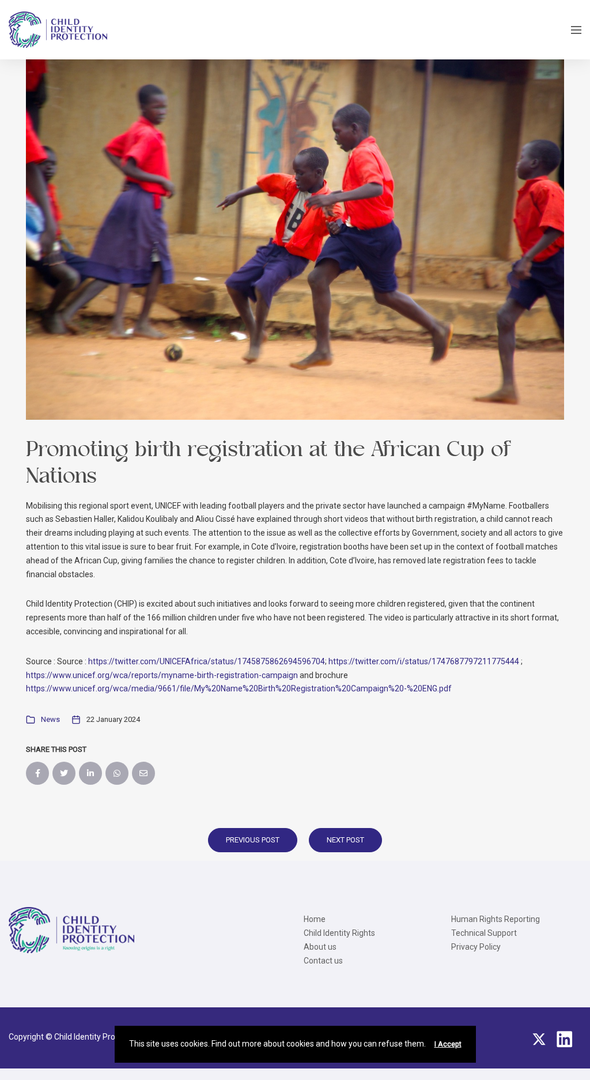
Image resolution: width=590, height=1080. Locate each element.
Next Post (345, 840)
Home (315, 919)
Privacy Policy (476, 946)
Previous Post (252, 840)
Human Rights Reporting (495, 919)
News (50, 719)
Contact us (323, 960)
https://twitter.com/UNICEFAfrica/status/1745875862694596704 (206, 661)
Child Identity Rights (339, 933)
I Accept (448, 1044)
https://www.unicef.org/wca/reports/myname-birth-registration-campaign (162, 675)
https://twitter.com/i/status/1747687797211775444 (423, 661)
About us (320, 946)
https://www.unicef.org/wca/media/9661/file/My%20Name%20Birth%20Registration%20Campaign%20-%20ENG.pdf (239, 688)
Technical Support (484, 933)
